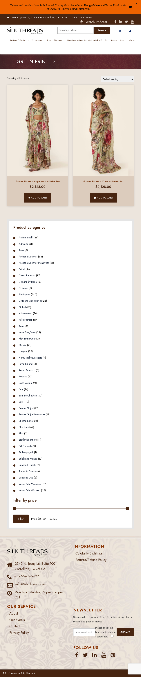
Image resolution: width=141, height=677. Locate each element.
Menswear (58, 40)
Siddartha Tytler (27, 440)
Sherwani (24, 427)
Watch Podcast (95, 22)
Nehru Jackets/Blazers (30, 357)
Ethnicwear (24, 294)
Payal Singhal (26, 364)
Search (102, 30)
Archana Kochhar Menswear (34, 263)
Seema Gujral (26, 408)
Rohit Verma (25, 383)
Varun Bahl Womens (29, 490)
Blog (106, 40)
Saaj (21, 389)
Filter (21, 519)
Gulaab (23, 307)
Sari (21, 402)
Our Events (17, 619)
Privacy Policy (19, 632)
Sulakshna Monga (28, 459)
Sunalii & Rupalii (27, 465)
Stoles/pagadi (26, 452)
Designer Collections (18, 40)
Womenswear (37, 40)
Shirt (21, 433)
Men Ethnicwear (27, 338)
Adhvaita (23, 244)
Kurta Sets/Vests (27, 332)
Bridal (49, 40)
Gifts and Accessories (30, 301)
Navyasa (23, 351)
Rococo (23, 376)
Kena (21, 326)
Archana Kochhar (28, 256)
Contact (132, 40)
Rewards (114, 40)
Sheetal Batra (26, 421)
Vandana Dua (26, 477)
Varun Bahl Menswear (30, 484)
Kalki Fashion (25, 320)
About (122, 40)
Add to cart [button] (38, 197)
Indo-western (25, 313)
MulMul (22, 345)
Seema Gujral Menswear (32, 414)
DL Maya (23, 288)
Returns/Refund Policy (90, 559)
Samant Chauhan (28, 395)
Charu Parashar (27, 275)
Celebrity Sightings (88, 553)
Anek (21, 250)
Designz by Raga (28, 282)
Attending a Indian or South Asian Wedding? (84, 40)
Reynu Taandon (27, 370)
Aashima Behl (26, 237)
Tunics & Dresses (28, 471)
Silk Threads (25, 446)
